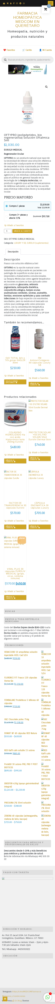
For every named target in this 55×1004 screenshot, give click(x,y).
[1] (47, 998)
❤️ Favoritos (9, 50)
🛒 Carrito (27, 50)
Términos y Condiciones (13, 996)
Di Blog (18, 1000)
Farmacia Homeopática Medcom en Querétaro (27, 19)
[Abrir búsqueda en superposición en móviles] (27, 60)
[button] (46, 86)
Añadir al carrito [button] (34, 384)
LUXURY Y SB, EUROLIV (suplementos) (31, 243)
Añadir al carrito (22, 231)
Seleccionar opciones (12, 381)
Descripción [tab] (13, 251)
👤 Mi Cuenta (45, 50)
